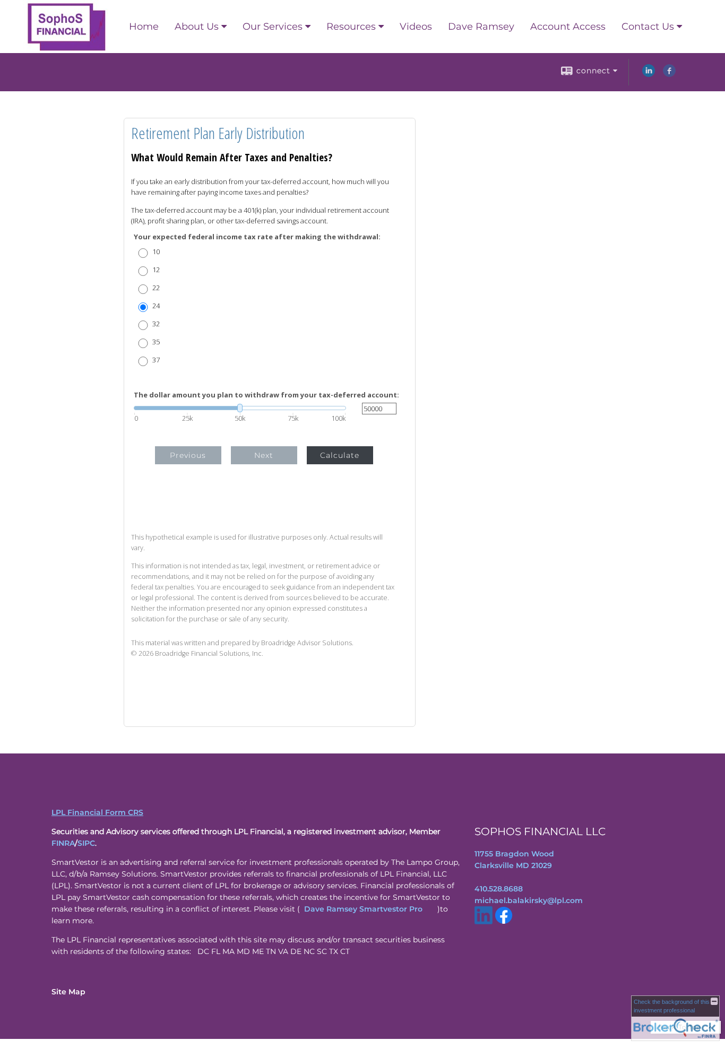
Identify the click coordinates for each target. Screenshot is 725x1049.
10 (156, 251)
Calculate (339, 455)
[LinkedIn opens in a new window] (648, 74)
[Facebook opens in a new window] (669, 74)
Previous (188, 455)
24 (156, 305)
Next (263, 455)
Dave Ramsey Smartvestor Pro (363, 909)
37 (156, 360)
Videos (416, 26)
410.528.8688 (498, 889)
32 (156, 323)
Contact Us (648, 26)
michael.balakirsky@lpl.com (528, 900)
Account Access (568, 26)
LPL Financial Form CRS (97, 812)
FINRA (63, 843)
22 (156, 287)
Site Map (68, 991)
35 (156, 342)
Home (144, 26)
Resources (351, 26)
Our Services (273, 26)
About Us (197, 26)
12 (156, 269)
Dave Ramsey (481, 26)
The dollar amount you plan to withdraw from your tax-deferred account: (266, 395)
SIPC (86, 843)
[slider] (240, 408)
